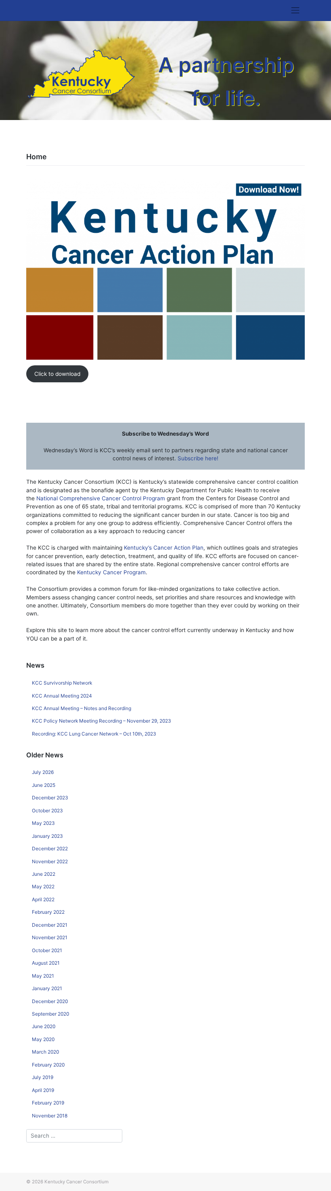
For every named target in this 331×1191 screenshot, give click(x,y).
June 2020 (43, 1026)
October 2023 (47, 810)
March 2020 (45, 1052)
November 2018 (49, 1116)
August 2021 (46, 963)
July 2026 (43, 772)
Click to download (57, 374)
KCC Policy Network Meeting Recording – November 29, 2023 (101, 721)
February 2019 (48, 1103)
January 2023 (47, 836)
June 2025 (43, 785)
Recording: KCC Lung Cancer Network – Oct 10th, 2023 (94, 734)
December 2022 (50, 848)
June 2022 (43, 874)
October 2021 (47, 950)
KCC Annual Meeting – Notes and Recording (81, 708)
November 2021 (49, 937)
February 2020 (48, 1065)
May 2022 (43, 886)
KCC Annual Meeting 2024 (62, 696)
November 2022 (50, 861)
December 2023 (50, 798)
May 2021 (43, 976)
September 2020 (50, 1014)
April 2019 (43, 1090)
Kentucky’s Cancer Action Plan (163, 547)
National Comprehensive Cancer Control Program (100, 498)
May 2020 (43, 1039)
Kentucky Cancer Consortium (76, 1182)
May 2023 (43, 823)
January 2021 (47, 988)
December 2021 (49, 925)
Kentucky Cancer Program (111, 572)
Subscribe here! (198, 458)
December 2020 (50, 1001)
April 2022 (43, 899)
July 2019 (42, 1077)
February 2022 (48, 912)
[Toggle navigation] (295, 10)
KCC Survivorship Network (62, 683)
